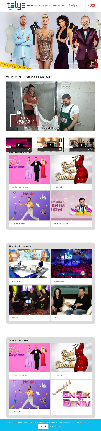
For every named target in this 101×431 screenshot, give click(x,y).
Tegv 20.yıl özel (58, 281)
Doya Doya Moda (59, 187)
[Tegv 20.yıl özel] (71, 263)
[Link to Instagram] (89, 5)
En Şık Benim (58, 412)
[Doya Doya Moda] (71, 169)
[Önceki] (2, 41)
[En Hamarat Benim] (29, 205)
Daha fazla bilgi (56, 426)
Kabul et (43, 426)
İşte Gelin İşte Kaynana (20, 187)
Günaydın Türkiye (18, 281)
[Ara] (80, 5)
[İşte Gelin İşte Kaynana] (29, 169)
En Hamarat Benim (18, 224)
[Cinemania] (29, 300)
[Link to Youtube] (93, 5)
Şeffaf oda (57, 318)
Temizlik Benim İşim (60, 224)
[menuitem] (31, 5)
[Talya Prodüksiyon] (16, 5)
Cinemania (15, 318)
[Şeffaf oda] (71, 300)
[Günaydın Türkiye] (29, 263)
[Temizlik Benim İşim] (71, 205)
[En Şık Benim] (71, 394)
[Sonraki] (99, 41)
